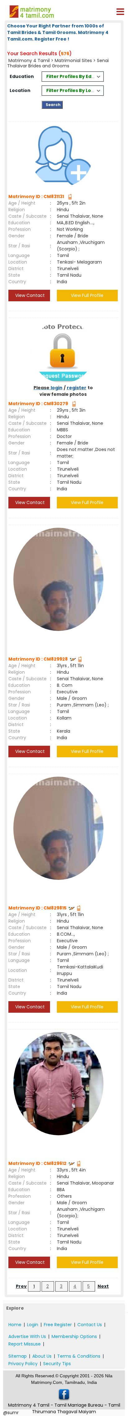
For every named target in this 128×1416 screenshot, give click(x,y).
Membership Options (74, 1336)
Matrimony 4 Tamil (29, 60)
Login (32, 1324)
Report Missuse (24, 1344)
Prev (21, 1286)
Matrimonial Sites (73, 60)
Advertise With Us (27, 1336)
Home (14, 1324)
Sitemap (17, 1356)
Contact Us (89, 1324)
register (76, 388)
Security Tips (57, 1363)
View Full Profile (87, 295)
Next (103, 1286)
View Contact (29, 295)
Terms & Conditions (78, 1356)
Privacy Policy (23, 1363)
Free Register (58, 1324)
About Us (42, 1356)
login (56, 388)
